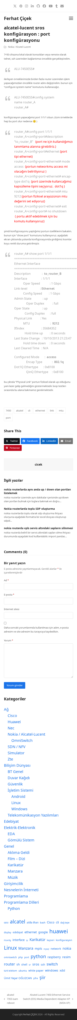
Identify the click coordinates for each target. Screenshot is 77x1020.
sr (30, 964)
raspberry (54, 957)
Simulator (16, 752)
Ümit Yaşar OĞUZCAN (18, 978)
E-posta (9, 594)
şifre (35, 978)
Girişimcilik (13, 883)
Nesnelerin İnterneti (21, 889)
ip (27, 940)
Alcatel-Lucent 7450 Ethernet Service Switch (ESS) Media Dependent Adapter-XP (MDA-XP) (46, 999)
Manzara (15, 871)
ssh (43, 964)
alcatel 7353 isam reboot (11, 999)
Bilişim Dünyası (17, 765)
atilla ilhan (32, 922)
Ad (6, 580)
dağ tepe (65, 922)
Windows (19, 808)
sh (18, 964)
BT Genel (15, 771)
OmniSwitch (22, 740)
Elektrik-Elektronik (19, 827)
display (7, 932)
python (38, 956)
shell (24, 964)
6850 (6, 922)
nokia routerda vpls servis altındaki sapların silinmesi (38, 528)
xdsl (62, 970)
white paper (36, 970)
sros (35, 964)
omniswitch (10, 957)
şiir (42, 977)
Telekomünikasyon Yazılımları (33, 815)
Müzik (13, 877)
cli (29, 410)
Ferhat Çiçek (18, 18)
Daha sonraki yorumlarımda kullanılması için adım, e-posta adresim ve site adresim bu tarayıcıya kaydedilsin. (36, 629)
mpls (38, 948)
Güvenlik (15, 784)
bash (42, 922)
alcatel (19, 410)
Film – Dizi (16, 858)
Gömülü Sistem (21, 840)
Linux (16, 802)
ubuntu (23, 970)
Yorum (8, 640)
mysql (46, 949)
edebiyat (18, 932)
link (52, 410)
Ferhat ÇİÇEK (30, 1014)
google (43, 932)
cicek (38, 464)
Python (14, 908)
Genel (9, 846)
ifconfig (7, 940)
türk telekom (10, 970)
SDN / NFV (16, 746)
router (9, 964)
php (20, 957)
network (56, 948)
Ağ (6, 709)
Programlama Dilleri (21, 902)
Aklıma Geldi (19, 852)
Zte (10, 759)
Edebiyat (11, 821)
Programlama (16, 896)
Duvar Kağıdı (19, 777)
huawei (58, 931)
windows (51, 970)
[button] (71, 18)
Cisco (12, 715)
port (8, 417)
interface (19, 940)
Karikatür (16, 864)
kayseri (50, 940)
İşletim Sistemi (20, 790)
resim (66, 957)
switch (52, 964)
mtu (61, 410)
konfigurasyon (64, 940)
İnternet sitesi (11, 609)
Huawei (14, 721)
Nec (11, 728)
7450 (8, 410)
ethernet (40, 410)
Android (18, 796)
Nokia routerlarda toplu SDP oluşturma (29, 508)
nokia (67, 948)
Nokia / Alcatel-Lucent (19, 46)
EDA (11, 833)
